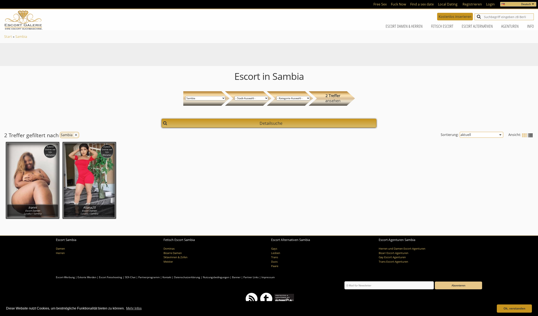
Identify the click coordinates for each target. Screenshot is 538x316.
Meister (168, 261)
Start (8, 36)
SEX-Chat (130, 277)
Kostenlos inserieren (455, 16)
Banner (236, 277)
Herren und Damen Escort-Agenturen (402, 248)
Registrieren (472, 4)
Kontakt (167, 277)
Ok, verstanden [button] (514, 308)
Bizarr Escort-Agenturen (393, 253)
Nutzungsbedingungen (216, 277)
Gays (274, 248)
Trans (274, 257)
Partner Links (251, 277)
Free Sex (380, 4)
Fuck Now (398, 4)
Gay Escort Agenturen (392, 257)
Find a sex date (422, 4)
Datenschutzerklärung (187, 277)
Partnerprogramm (149, 277)
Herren (60, 253)
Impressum (268, 277)
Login (490, 4)
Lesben (275, 253)
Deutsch (526, 4)
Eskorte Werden (87, 277)
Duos (274, 261)
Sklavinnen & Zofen (175, 257)
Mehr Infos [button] (134, 308)
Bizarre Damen (173, 253)
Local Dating (448, 4)
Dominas (169, 248)
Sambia (21, 36)
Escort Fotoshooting (110, 277)
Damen (60, 248)
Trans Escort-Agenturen (393, 261)
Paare (274, 266)
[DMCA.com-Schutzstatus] (284, 298)
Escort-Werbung (65, 277)
